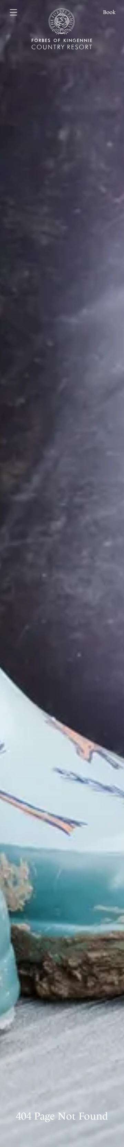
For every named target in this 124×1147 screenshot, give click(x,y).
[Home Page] (62, 24)
